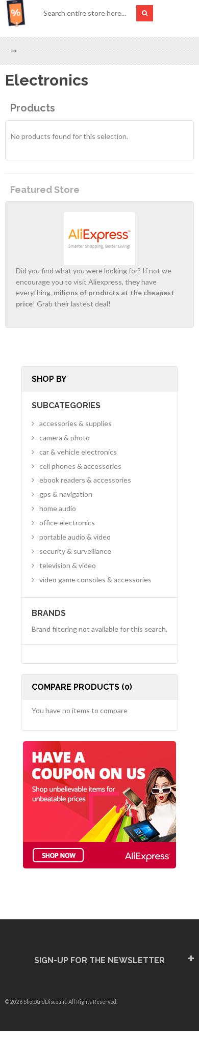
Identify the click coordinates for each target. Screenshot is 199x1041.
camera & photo (64, 437)
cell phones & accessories (80, 466)
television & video (67, 565)
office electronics (67, 522)
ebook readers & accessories (85, 479)
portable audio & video (75, 536)
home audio (57, 508)
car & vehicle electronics (78, 451)
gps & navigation (65, 494)
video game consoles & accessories (95, 579)
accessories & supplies (75, 423)
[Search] (144, 13)
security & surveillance (75, 551)
